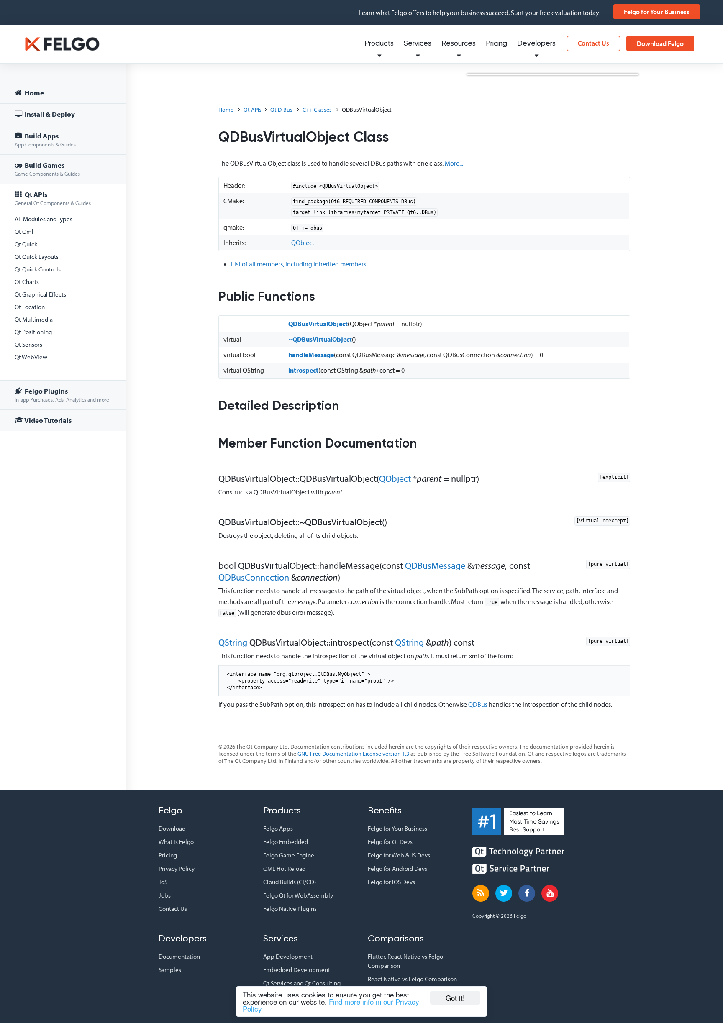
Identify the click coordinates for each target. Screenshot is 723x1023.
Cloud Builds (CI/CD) (289, 882)
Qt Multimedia (34, 319)
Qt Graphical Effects (40, 294)
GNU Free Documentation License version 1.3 (353, 753)
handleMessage (311, 354)
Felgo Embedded (285, 842)
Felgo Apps (278, 828)
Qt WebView (31, 357)
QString (232, 642)
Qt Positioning (33, 332)
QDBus (477, 704)
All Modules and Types (43, 219)
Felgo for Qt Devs (390, 842)
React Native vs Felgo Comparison (412, 979)
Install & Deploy (49, 114)
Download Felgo (660, 43)
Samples (170, 970)
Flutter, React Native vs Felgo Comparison (405, 960)
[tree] (63, 258)
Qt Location (30, 307)
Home (33, 92)
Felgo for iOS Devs (391, 882)
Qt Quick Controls (38, 269)
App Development (288, 956)
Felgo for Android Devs (397, 868)
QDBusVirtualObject (318, 324)
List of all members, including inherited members (298, 264)
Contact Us (593, 43)
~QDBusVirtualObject (320, 339)
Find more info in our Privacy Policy (331, 1005)
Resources (458, 43)
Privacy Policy (177, 868)
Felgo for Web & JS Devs (399, 855)
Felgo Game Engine (288, 855)
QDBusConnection (253, 577)
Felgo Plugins (62, 394)
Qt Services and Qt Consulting (302, 983)
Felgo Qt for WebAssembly (298, 895)
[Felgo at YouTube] (549, 893)
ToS (163, 882)
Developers (536, 43)
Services (417, 43)
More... (454, 163)
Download (172, 828)
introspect (303, 370)
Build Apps (45, 139)
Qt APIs (53, 198)
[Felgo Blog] (480, 893)
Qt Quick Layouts (37, 257)
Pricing (496, 43)
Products (379, 43)
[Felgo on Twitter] (503, 893)
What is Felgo (176, 842)
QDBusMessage (435, 565)
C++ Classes (317, 109)
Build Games (47, 169)
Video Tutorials (47, 420)
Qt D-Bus (281, 109)
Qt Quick (26, 244)
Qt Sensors (28, 344)
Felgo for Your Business (657, 12)
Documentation (179, 956)
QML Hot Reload (284, 868)
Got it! (455, 997)
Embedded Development (296, 970)
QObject (302, 242)
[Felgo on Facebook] (526, 893)
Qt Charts (27, 282)
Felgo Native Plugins (290, 909)
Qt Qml (24, 231)
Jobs (165, 895)
